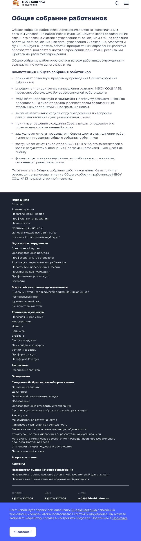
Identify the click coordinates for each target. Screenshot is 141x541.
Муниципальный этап (26, 301)
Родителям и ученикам (28, 312)
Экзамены (18, 335)
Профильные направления (30, 218)
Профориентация (24, 354)
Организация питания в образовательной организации (50, 410)
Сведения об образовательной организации (43, 382)
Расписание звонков (26, 370)
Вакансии (18, 281)
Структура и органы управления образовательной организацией (56, 434)
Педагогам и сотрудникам (30, 243)
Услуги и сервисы (24, 349)
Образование (21, 401)
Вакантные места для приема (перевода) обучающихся (49, 429)
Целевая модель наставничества (34, 232)
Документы (19, 391)
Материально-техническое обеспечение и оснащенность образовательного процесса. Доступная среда (63, 440)
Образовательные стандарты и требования (41, 405)
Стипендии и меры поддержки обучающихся (42, 446)
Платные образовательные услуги (35, 396)
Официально (21, 376)
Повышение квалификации (31, 271)
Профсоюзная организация (30, 276)
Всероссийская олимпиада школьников (40, 287)
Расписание (20, 365)
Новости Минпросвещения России (36, 267)
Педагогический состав (28, 213)
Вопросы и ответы (24, 457)
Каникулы (18, 331)
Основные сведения (25, 387)
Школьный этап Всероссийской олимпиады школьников (50, 292)
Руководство (20, 415)
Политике (119, 518)
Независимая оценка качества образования (42, 469)
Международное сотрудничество (34, 419)
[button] (117, 3)
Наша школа (20, 199)
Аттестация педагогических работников (39, 262)
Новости (18, 326)
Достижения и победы (27, 228)
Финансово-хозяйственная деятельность (39, 424)
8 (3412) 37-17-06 (22, 498)
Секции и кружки (24, 340)
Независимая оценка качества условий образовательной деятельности (61, 474)
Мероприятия (21, 321)
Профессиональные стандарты (33, 257)
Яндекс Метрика (84, 510)
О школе (18, 204)
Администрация (23, 209)
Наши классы (21, 223)
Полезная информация (27, 317)
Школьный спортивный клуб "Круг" (36, 237)
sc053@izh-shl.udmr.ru (93, 498)
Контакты (18, 463)
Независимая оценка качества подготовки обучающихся (50, 479)
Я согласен (23, 532)
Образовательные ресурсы (30, 252)
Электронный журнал (26, 248)
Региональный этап (25, 296)
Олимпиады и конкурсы (28, 345)
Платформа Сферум (25, 359)
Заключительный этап (27, 306)
